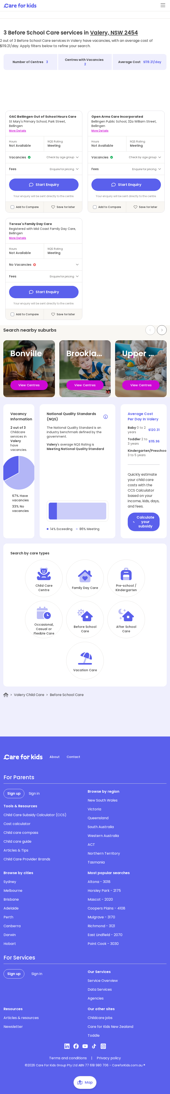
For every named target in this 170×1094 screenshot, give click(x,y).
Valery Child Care (29, 694)
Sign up (14, 793)
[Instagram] (103, 1046)
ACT (91, 844)
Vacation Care (85, 670)
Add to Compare (27, 207)
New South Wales (103, 800)
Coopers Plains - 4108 (106, 908)
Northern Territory (104, 853)
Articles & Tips (16, 850)
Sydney (10, 881)
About (55, 757)
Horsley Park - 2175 (104, 890)
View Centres (29, 385)
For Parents (19, 777)
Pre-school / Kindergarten (126, 587)
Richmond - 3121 (101, 926)
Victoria (94, 809)
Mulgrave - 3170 (101, 917)
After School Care (126, 629)
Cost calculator (17, 823)
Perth (8, 917)
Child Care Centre (43, 587)
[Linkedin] (67, 1046)
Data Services (100, 989)
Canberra (12, 926)
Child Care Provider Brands (27, 859)
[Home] (5, 695)
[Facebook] (76, 1046)
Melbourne (13, 890)
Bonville (26, 353)
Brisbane (11, 899)
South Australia (101, 826)
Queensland (98, 818)
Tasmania (96, 862)
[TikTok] (94, 1046)
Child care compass (21, 832)
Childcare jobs (100, 1017)
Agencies (96, 998)
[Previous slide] (150, 330)
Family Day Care (85, 588)
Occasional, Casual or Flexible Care (44, 629)
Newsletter (13, 1026)
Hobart (10, 943)
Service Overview (103, 980)
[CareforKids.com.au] (23, 756)
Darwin (10, 934)
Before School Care (85, 629)
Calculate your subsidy (145, 522)
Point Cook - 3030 (103, 943)
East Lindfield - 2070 (105, 934)
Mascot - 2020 (100, 899)
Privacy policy (109, 1058)
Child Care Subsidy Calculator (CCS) (35, 814)
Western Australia (103, 835)
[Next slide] (162, 330)
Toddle (94, 1035)
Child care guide (17, 841)
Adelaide (11, 908)
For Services (19, 957)
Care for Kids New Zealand (110, 1026)
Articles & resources (21, 1017)
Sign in (34, 793)
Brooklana (86, 353)
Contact (73, 757)
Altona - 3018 (99, 881)
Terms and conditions (68, 1058)
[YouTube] (85, 1046)
